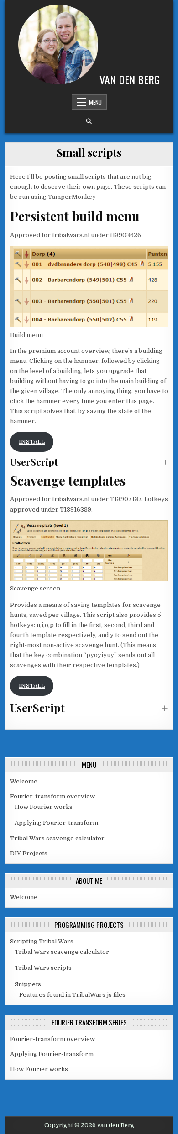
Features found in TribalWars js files (72, 994)
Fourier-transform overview (52, 796)
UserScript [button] (34, 461)
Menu (95, 102)
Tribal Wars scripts (43, 967)
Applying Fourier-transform (56, 822)
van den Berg (129, 79)
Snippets (28, 984)
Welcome (23, 781)
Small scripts (89, 152)
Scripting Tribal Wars (41, 941)
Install (32, 441)
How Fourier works (44, 806)
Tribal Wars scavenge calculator (57, 838)
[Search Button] (89, 121)
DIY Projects (28, 853)
